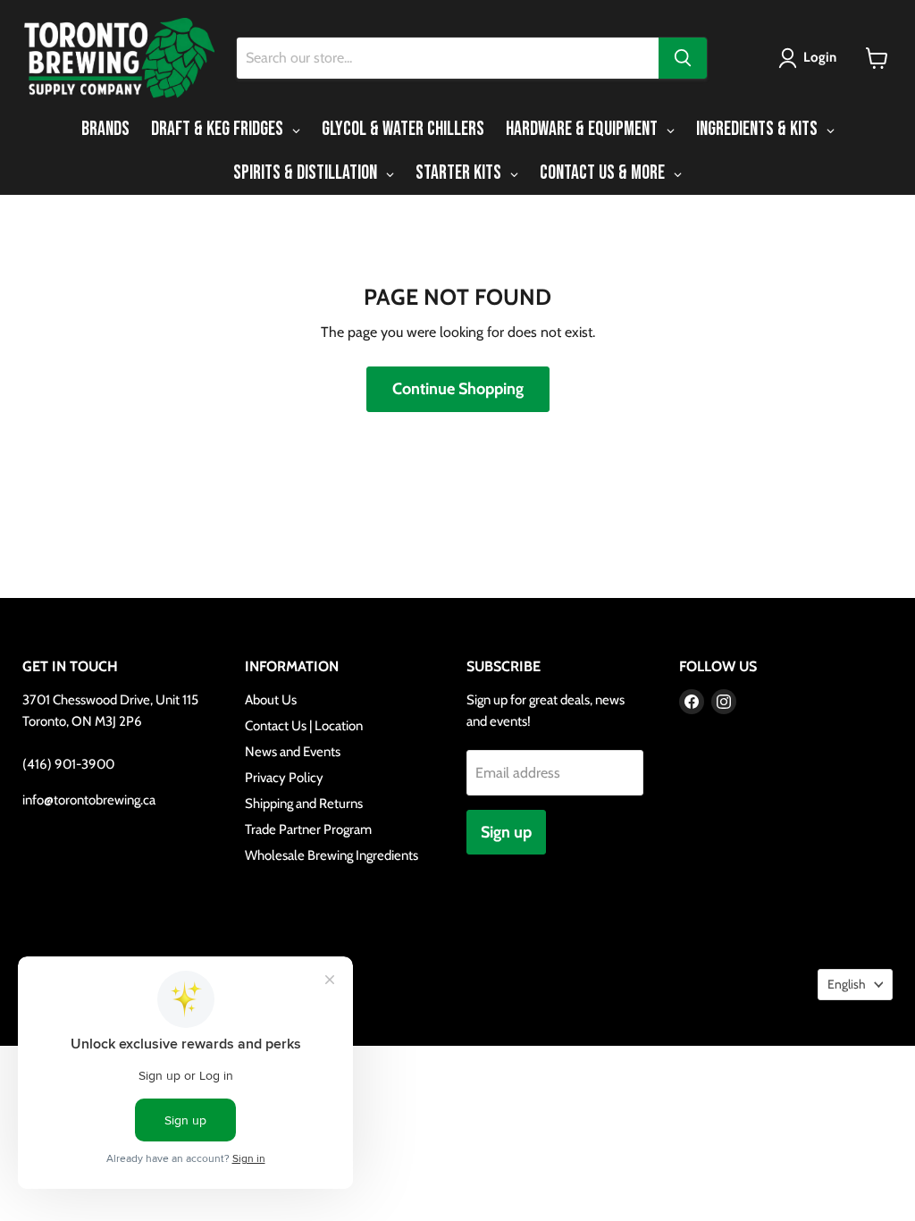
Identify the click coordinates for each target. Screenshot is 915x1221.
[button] (811, 58)
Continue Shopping (458, 389)
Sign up (506, 832)
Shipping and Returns (304, 804)
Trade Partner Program (308, 829)
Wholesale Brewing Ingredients (331, 855)
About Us (271, 700)
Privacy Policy (284, 778)
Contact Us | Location (304, 726)
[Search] (683, 58)
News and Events (292, 752)
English (846, 984)
